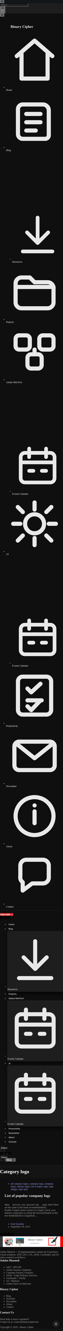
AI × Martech (12, 1281)
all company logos (19, 1183)
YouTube (10, 1298)
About (9, 1304)
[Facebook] (2, 1235)
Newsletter (11, 1301)
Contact (10, 1307)
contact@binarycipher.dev (26, 1322)
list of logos (36, 1186)
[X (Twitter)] (2, 1154)
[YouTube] (9, 1154)
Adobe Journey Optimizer (18, 1270)
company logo (36, 1183)
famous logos (23, 1186)
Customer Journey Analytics (19, 1272)
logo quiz (23, 1189)
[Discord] (12, 1235)
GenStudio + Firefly (16, 1278)
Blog (8, 1296)
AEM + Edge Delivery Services (21, 1275)
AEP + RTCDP (13, 1267)
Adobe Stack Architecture (18, 1283)
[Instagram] (9, 1235)
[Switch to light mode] (56, 1324)
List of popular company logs (27, 1196)
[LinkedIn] (6, 1154)
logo (46, 1186)
